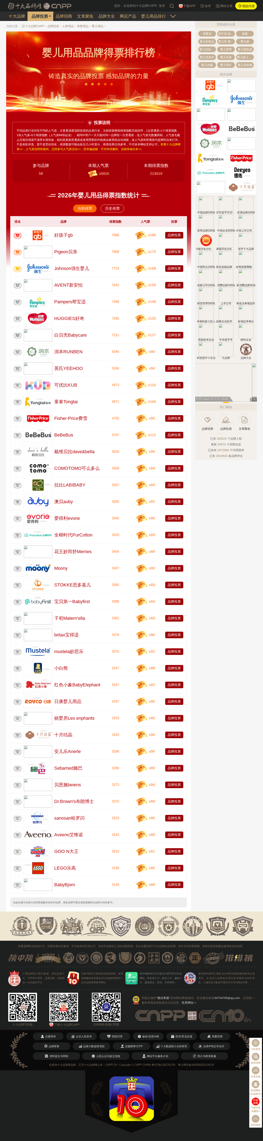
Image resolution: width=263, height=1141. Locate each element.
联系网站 (189, 1002)
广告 (253, 399)
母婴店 (207, 33)
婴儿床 (245, 41)
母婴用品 (83, 26)
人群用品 (68, 26)
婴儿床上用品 (245, 57)
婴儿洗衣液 (245, 65)
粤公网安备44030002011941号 (196, 1064)
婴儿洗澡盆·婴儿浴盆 (207, 49)
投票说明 (102, 122)
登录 (162, 5)
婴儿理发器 (245, 49)
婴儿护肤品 (207, 41)
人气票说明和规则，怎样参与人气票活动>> (53, 149)
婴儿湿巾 (226, 65)
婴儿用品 (97, 26)
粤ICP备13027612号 (163, 1064)
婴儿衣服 (207, 65)
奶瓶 (245, 33)
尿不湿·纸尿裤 (226, 33)
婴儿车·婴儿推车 (226, 41)
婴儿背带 (226, 49)
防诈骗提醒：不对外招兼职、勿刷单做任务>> (113, 149)
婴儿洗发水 (207, 57)
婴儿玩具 (226, 57)
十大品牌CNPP (34, 26)
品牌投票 (53, 26)
